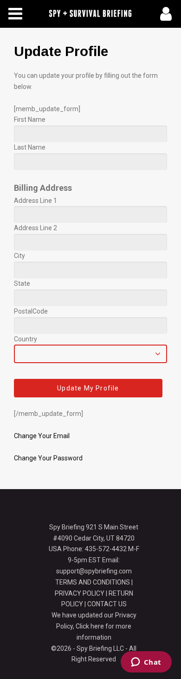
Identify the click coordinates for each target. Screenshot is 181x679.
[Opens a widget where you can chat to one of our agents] (146, 662)
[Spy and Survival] (90, 13)
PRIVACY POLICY (79, 593)
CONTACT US (107, 604)
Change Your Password (48, 458)
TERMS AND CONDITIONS (92, 582)
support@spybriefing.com (94, 571)
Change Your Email (42, 436)
